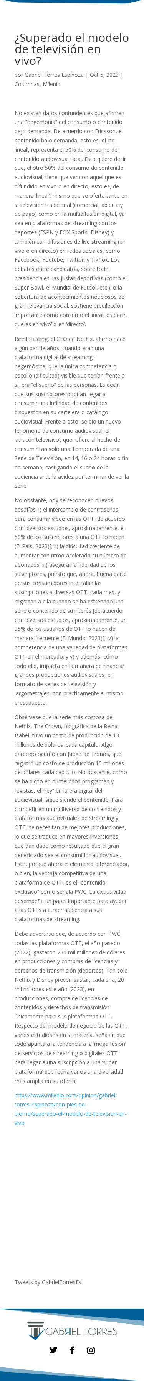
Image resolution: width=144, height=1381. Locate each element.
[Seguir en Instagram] (90, 1350)
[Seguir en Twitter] (53, 1350)
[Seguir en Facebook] (72, 1350)
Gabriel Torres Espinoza (54, 74)
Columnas (27, 84)
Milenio (52, 84)
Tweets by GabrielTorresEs (48, 1282)
